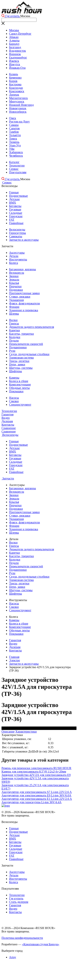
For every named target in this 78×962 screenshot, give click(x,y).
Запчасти (8, 478)
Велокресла (16, 272)
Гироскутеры (17, 233)
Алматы (14, 40)
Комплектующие (20, 384)
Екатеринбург (18, 57)
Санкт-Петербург (20, 33)
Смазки (14, 401)
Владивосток (17, 50)
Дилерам (7, 421)
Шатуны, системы (21, 367)
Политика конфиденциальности (22, 937)
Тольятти (15, 135)
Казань (13, 74)
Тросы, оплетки (19, 361)
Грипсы (14, 323)
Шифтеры (15, 371)
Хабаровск (16, 152)
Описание (8, 731)
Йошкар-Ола (17, 67)
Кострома (15, 84)
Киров (13, 81)
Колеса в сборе (18, 381)
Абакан (14, 37)
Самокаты (15, 236)
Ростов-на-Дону (19, 121)
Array (12, 957)
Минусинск (16, 101)
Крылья (14, 283)
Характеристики (26, 731)
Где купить (12, 16)
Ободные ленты (19, 387)
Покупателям (17, 172)
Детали (13, 256)
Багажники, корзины (22, 269)
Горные (14, 192)
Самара (14, 125)
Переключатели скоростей (26, 344)
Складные (15, 212)
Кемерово (15, 77)
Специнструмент (20, 404)
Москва (14, 30)
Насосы (14, 397)
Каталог (14, 162)
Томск (13, 138)
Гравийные (16, 223)
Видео (6, 417)
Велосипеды (17, 229)
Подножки (16, 289)
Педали (14, 340)
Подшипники (18, 347)
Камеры (14, 377)
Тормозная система (21, 357)
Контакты (8, 424)
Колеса (13, 262)
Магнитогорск (18, 98)
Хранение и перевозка (23, 310)
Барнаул (14, 43)
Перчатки (15, 286)
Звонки (14, 276)
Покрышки (16, 391)
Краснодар (16, 87)
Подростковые (18, 195)
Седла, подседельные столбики (29, 354)
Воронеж (15, 54)
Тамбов (14, 131)
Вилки (13, 320)
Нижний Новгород (21, 104)
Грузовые (15, 209)
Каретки (14, 330)
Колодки (14, 337)
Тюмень (14, 142)
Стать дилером (18, 901)
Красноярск (16, 91)
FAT (11, 219)
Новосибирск (18, 111)
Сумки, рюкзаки (19, 296)
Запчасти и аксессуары (24, 239)
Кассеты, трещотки (21, 333)
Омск (12, 118)
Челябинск (16, 155)
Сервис (14, 169)
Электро (14, 660)
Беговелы (15, 206)
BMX (12, 202)
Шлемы (14, 313)
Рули (12, 350)
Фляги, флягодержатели (24, 303)
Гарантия (7, 414)
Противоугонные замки (24, 293)
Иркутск (14, 64)
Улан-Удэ (15, 145)
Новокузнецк (17, 108)
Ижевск (14, 61)
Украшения (16, 300)
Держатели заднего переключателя (31, 326)
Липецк (14, 94)
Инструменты (18, 259)
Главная (14, 657)
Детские (14, 199)
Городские (16, 216)
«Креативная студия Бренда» (40, 944)
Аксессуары (17, 252)
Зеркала (14, 279)
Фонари (14, 306)
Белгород (15, 47)
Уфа (11, 148)
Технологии (17, 165)
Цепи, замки (17, 364)
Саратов (14, 128)
